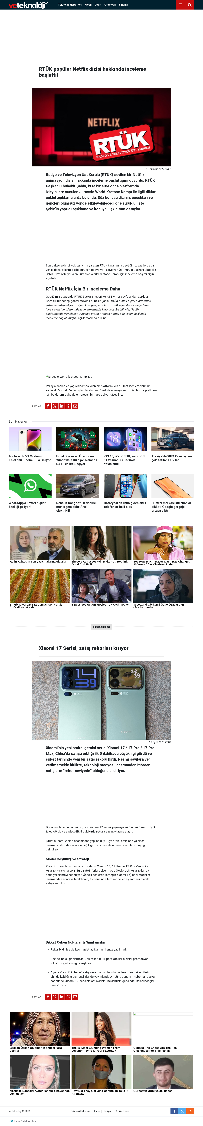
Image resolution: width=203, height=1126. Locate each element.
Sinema (123, 4)
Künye (97, 1111)
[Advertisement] (101, 36)
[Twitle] (55, 406)
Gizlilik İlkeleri (122, 1111)
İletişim (107, 1111)
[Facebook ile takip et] (174, 1111)
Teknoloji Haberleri (70, 4)
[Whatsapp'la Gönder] (68, 406)
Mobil (88, 4)
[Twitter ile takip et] (182, 1111)
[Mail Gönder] (75, 406)
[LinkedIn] (62, 406)
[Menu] (180, 5)
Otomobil (110, 4)
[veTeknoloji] (28, 4)
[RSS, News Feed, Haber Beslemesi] (190, 1111)
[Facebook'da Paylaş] (48, 406)
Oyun (98, 4)
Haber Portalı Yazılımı (25, 1121)
